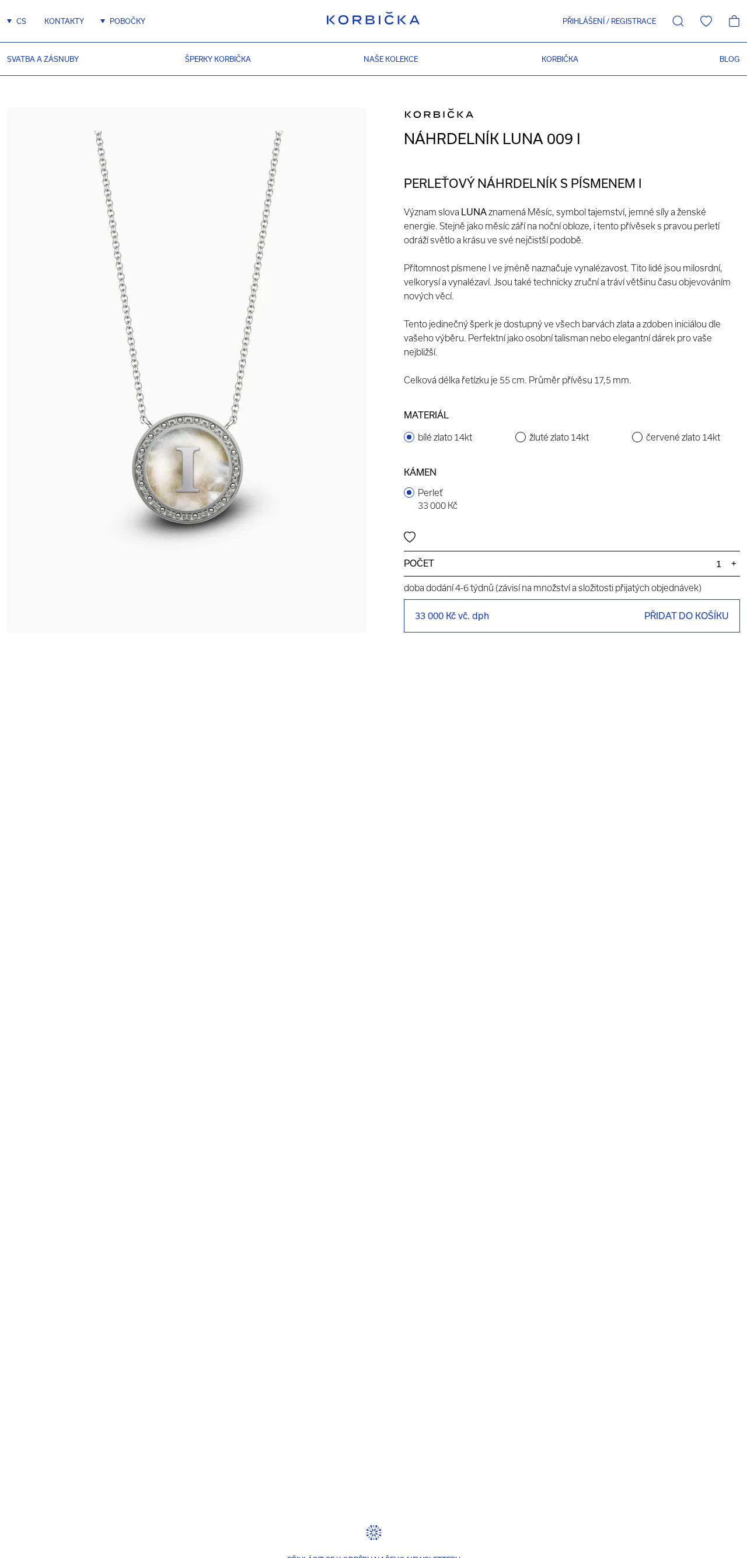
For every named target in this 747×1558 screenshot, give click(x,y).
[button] (579, 21)
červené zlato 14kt (683, 437)
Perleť (438, 499)
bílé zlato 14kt (445, 437)
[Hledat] (678, 21)
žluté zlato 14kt (559, 437)
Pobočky (127, 21)
